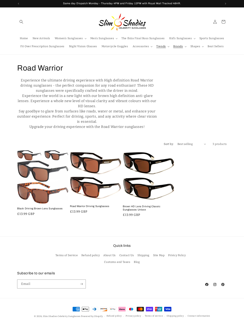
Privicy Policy (177, 255)
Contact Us (126, 255)
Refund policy (90, 255)
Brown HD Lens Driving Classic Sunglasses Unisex (141, 208)
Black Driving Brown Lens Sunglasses (40, 208)
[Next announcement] (225, 3)
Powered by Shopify (92, 316)
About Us (109, 255)
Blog (137, 262)
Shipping (143, 255)
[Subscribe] (81, 284)
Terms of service (154, 316)
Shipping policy (175, 316)
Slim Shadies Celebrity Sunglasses (61, 316)
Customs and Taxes (117, 262)
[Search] (21, 22)
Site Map (159, 255)
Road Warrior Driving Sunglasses (89, 206)
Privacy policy (133, 316)
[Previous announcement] (18, 3)
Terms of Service (66, 255)
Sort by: (168, 144)
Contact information (199, 316)
